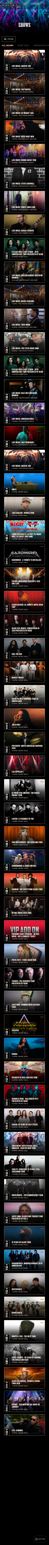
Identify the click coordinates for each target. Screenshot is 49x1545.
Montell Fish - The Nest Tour (24, 1336)
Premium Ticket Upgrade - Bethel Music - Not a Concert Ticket (25, 935)
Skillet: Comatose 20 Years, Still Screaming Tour (26, 1170)
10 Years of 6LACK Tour (21, 1242)
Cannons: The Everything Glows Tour (27, 889)
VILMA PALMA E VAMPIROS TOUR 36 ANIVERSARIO (25, 700)
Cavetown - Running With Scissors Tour (26, 1005)
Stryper (15, 1030)
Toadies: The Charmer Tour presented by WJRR (23, 982)
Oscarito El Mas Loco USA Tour (24, 1077)
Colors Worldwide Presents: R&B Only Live (26, 582)
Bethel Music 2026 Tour (21, 913)
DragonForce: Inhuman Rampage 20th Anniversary (27, 1264)
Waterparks (17, 1289)
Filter (10, 39)
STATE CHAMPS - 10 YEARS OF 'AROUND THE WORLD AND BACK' (26, 1358)
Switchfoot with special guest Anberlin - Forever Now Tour (25, 1147)
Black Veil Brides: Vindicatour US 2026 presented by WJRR (26, 629)
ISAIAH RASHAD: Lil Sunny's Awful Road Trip (27, 605)
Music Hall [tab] (23, 45)
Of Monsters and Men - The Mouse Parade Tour (26, 794)
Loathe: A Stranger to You (23, 819)
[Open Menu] (44, 4)
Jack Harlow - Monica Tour (23, 513)
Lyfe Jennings (17, 1430)
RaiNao (14, 1054)
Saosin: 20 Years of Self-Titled (25, 1124)
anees (14, 489)
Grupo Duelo (17, 1312)
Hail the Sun (17, 654)
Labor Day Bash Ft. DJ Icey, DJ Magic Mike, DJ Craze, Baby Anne (26, 535)
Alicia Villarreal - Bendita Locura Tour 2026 (26, 1382)
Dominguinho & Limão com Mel (24, 866)
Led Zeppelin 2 (17, 771)
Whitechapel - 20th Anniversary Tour (27, 1195)
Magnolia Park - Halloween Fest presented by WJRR (25, 1100)
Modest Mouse (18, 677)
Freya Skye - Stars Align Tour (24, 960)
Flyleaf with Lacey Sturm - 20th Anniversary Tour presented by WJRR (27, 253)
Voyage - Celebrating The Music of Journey (26, 1405)
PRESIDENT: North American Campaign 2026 (27, 747)
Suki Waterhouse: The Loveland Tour (27, 842)
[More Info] (24, 60)
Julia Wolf (16, 724)
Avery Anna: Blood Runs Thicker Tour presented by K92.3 (27, 1217)
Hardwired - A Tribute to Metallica (26, 560)
